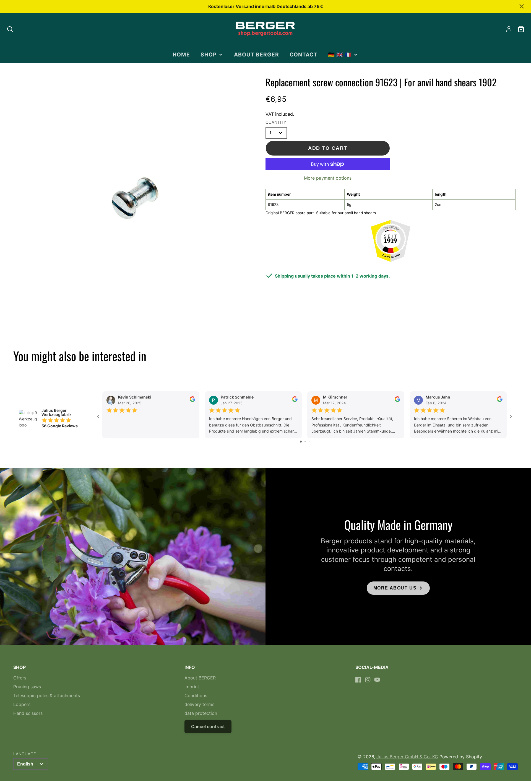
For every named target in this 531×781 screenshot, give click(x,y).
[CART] (521, 29)
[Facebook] (358, 680)
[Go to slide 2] (305, 441)
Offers (19, 678)
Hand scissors (28, 713)
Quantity (276, 122)
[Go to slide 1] (301, 442)
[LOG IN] (509, 29)
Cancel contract (208, 726)
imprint (191, 686)
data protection (200, 713)
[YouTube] (377, 680)
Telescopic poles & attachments (46, 695)
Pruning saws (27, 686)
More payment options (328, 178)
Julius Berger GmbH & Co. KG (407, 756)
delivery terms (199, 704)
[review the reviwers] (192, 400)
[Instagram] (368, 680)
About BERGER (256, 54)
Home (181, 54)
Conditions (195, 695)
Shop (209, 54)
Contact (303, 54)
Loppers (21, 704)
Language (24, 753)
